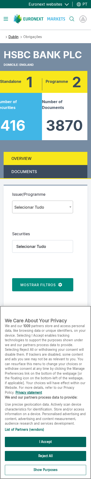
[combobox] (42, 207)
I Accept (45, 442)
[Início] (39, 18)
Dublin (13, 37)
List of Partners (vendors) (24, 429)
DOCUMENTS (24, 171)
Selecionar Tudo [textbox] (29, 207)
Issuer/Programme (28, 194)
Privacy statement (29, 392)
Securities (21, 233)
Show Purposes (45, 470)
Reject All (45, 456)
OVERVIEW (21, 158)
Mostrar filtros (39, 285)
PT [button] (84, 4)
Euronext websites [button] (46, 4)
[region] (45, 392)
